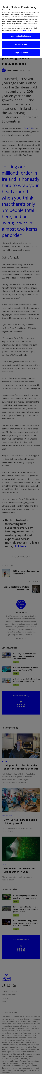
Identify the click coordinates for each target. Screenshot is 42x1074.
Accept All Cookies (21, 52)
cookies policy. (26, 30)
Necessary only (21, 44)
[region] (21, 29)
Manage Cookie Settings (21, 36)
